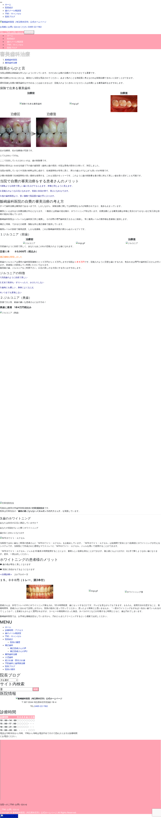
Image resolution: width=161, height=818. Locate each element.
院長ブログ (10, 16)
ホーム (8, 4)
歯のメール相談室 (13, 10)
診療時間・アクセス (14, 630)
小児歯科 (9, 657)
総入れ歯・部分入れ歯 (15, 660)
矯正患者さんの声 (18, 648)
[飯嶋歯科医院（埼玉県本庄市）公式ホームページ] (23, 21)
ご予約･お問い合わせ (9, 809)
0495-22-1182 (41, 706)
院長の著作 (10, 669)
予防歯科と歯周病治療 (15, 663)
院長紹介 (9, 7)
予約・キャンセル (13, 13)
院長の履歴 (15, 642)
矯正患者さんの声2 (18, 651)
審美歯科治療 (11, 654)
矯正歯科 (9, 645)
